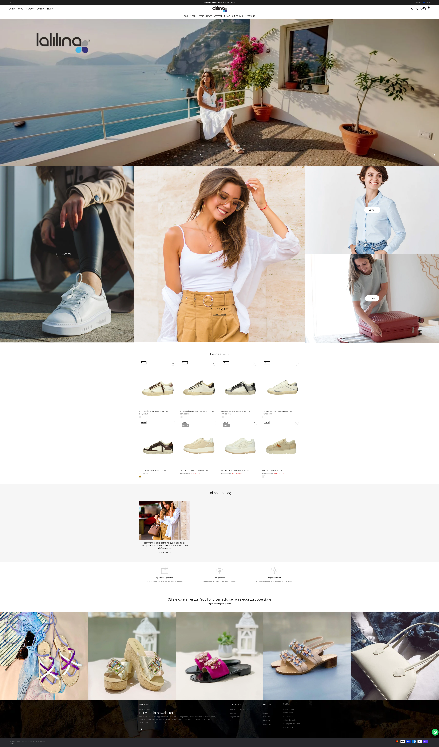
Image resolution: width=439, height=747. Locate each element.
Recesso (233, 713)
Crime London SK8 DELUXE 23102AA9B (153, 411)
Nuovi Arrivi (267, 724)
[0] (421, 9)
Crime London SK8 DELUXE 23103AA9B (153, 470)
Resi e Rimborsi (144, 709)
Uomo (265, 713)
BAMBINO (30, 9)
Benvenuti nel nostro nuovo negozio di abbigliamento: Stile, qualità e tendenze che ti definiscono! (164, 545)
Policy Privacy (288, 727)
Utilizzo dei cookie (289, 720)
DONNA (12, 9)
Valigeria (372, 298)
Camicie (372, 210)
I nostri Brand (288, 713)
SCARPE (187, 16)
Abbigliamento (205, 16)
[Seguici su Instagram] (14, 2)
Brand (227, 16)
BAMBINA (40, 9)
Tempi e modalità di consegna (240, 709)
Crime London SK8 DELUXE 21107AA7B (235, 411)
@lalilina (227, 604)
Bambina (266, 720)
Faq (231, 720)
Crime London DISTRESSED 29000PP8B (277, 411)
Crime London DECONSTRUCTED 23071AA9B (197, 411)
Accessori (218, 16)
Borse (194, 16)
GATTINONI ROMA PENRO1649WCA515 (194, 470)
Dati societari (288, 716)
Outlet (235, 16)
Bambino (266, 717)
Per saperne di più (164, 552)
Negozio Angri (288, 709)
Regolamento (235, 717)
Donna (265, 709)
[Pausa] (434, 155)
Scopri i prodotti (219, 314)
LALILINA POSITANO (247, 16)
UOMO (20, 9)
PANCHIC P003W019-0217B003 (274, 470)
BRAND (50, 9)
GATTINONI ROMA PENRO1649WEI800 (235, 470)
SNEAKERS (67, 254)
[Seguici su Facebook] (10, 2)
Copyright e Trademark (291, 724)
